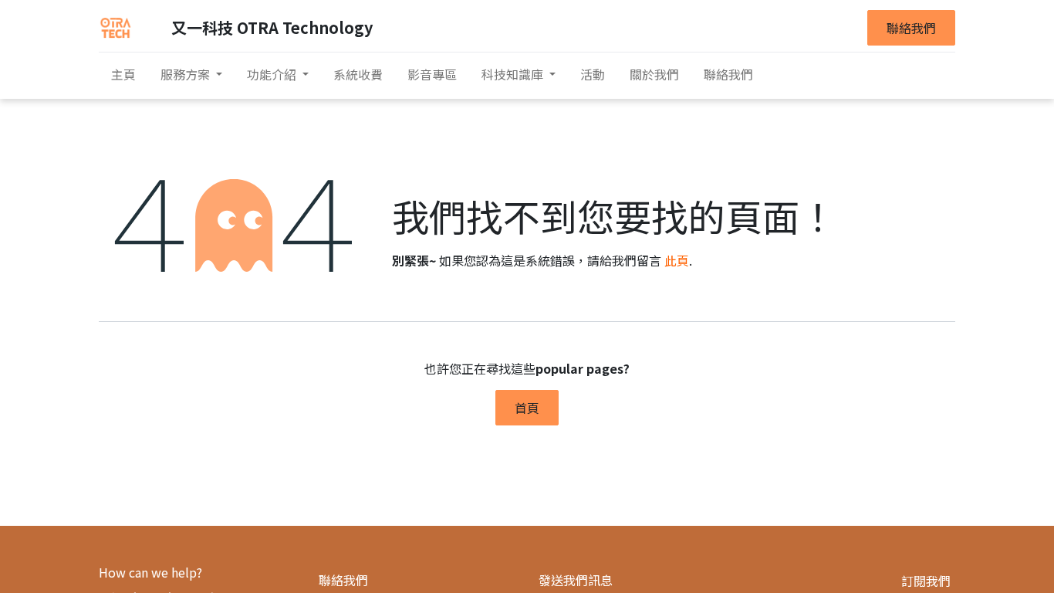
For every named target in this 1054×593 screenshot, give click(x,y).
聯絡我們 (911, 28)
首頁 (527, 407)
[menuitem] (123, 74)
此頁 (676, 260)
